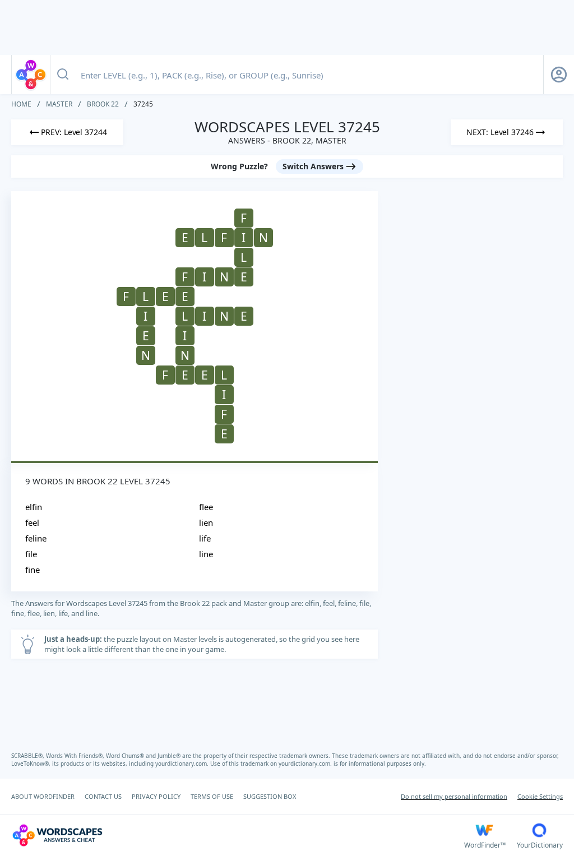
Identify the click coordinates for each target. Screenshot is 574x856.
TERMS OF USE (212, 796)
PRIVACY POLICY (156, 796)
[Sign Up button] (558, 74)
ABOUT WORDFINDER (43, 796)
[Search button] (62, 74)
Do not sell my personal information (454, 796)
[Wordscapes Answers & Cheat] (30, 74)
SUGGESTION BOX (269, 796)
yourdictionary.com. (182, 763)
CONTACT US (103, 796)
